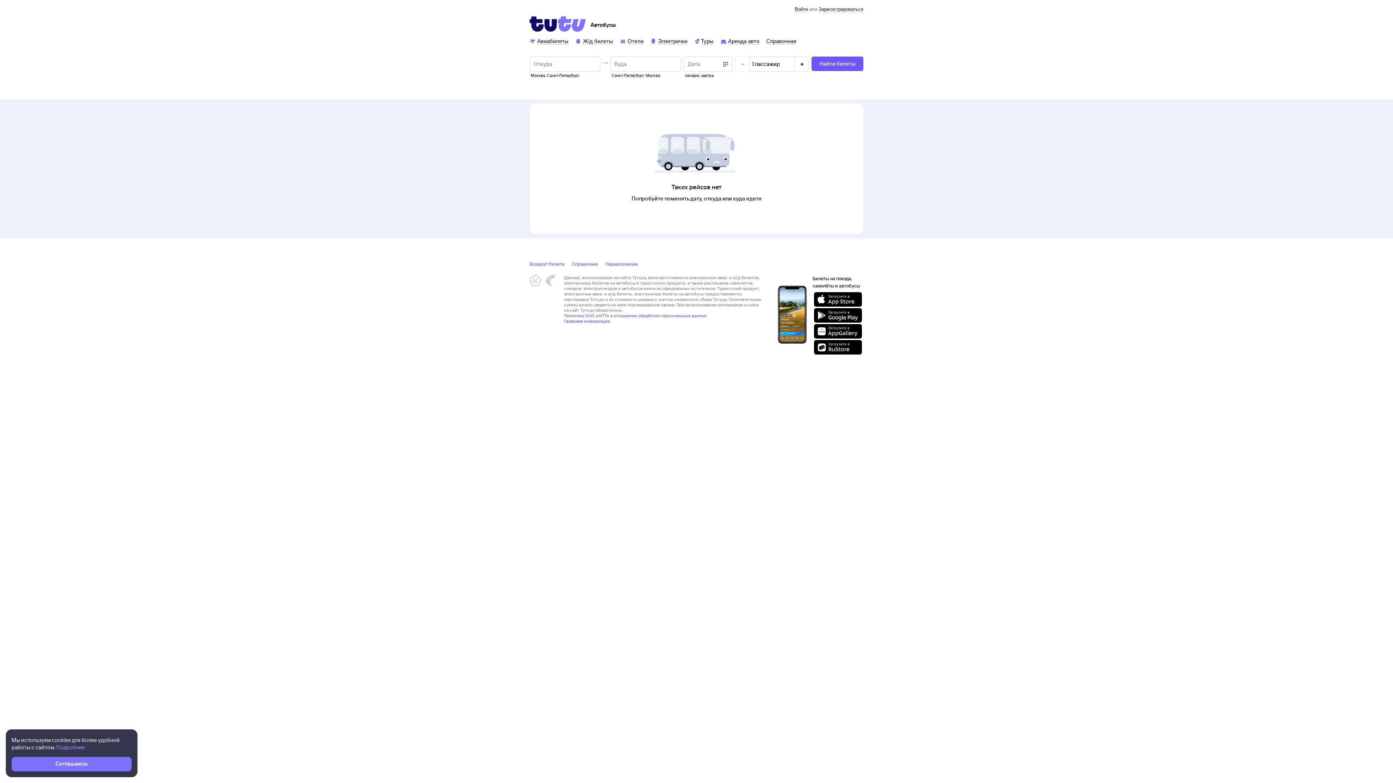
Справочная (585, 264)
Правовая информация (587, 321)
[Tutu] (558, 24)
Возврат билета (547, 264)
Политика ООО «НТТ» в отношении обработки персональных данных (635, 315)
